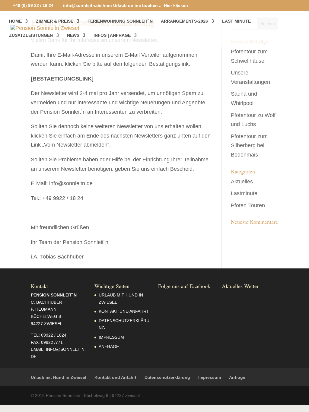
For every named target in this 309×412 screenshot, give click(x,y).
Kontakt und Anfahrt (124, 311)
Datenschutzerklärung (167, 377)
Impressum (111, 337)
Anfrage (109, 346)
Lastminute (244, 193)
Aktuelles (242, 182)
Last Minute (236, 21)
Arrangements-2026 (184, 21)
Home (15, 21)
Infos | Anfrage (112, 35)
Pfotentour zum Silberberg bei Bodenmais (249, 145)
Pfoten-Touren (248, 205)
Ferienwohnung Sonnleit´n (120, 21)
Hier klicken (176, 5)
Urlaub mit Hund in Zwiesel (58, 377)
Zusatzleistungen (31, 35)
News (73, 35)
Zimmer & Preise (54, 21)
